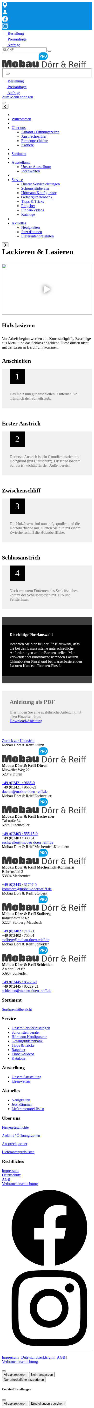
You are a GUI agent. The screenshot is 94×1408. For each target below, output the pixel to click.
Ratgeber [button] (28, 206)
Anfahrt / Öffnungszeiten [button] (40, 132)
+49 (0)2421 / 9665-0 (18, 783)
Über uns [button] (19, 128)
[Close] (4, 1400)
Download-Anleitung (26, 721)
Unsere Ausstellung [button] (36, 167)
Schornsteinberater (26, 1032)
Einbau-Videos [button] (32, 210)
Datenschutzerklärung (37, 1357)
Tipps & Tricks (23, 1045)
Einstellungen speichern (47, 1403)
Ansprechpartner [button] (34, 136)
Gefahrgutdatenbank (27, 1041)
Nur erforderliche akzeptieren (24, 1379)
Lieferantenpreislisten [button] (37, 236)
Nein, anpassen (42, 1374)
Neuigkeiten (21, 1100)
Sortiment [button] (19, 154)
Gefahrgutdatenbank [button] (36, 197)
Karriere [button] (27, 145)
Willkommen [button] (21, 119)
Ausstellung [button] (21, 162)
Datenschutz (11, 1175)
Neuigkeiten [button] (30, 227)
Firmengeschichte (15, 1127)
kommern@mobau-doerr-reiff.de (27, 889)
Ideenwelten (21, 1081)
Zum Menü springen (17, 97)
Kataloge (18, 1058)
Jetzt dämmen (22, 1104)
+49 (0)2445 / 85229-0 (19, 982)
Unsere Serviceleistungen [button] (40, 184)
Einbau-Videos (23, 1054)
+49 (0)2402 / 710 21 (18, 931)
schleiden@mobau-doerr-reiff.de (26, 991)
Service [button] (17, 180)
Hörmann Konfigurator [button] (38, 193)
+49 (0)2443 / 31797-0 (19, 885)
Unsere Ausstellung (26, 1077)
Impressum (10, 1171)
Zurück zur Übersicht (18, 741)
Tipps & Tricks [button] (32, 201)
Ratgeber (18, 1050)
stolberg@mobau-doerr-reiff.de (25, 940)
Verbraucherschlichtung (20, 1184)
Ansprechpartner (14, 1144)
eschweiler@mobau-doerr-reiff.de (27, 842)
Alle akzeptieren (15, 1374)
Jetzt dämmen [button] (31, 232)
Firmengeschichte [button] (34, 141)
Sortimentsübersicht (17, 1009)
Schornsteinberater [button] (35, 188)
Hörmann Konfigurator (29, 1037)
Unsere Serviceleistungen (31, 1028)
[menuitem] (13, 33)
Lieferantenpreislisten (28, 1109)
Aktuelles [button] (19, 223)
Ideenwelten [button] (30, 171)
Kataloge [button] (28, 214)
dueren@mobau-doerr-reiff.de (24, 791)
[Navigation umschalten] (4, 102)
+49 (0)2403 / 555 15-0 (20, 834)
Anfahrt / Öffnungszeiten (21, 1135)
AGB (6, 1179)
